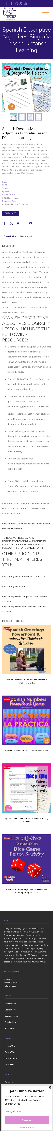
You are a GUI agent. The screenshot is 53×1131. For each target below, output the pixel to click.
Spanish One (10, 1003)
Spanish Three (11, 1016)
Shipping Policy (10, 982)
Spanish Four (10, 1022)
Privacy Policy (10, 979)
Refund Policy (10, 986)
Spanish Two (10, 1009)
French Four (10, 1064)
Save (8, 67)
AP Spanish (10, 1028)
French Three (11, 1058)
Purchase (10, 213)
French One (10, 1046)
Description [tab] (10, 236)
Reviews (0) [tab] (26, 236)
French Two (10, 1052)
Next (46, 87)
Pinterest (9, 1082)
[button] (47, 66)
